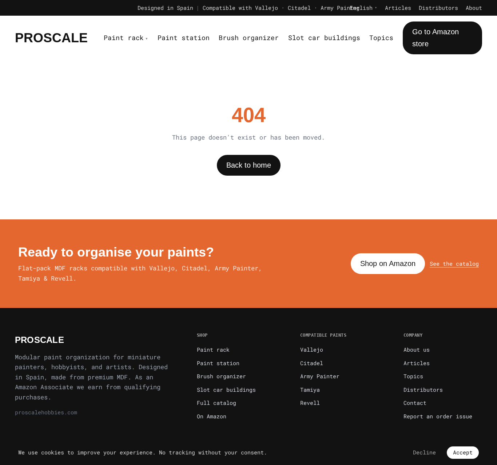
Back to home (248, 165)
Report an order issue (437, 416)
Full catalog (216, 402)
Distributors (438, 7)
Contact (414, 402)
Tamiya (310, 389)
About (474, 7)
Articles (398, 7)
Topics (381, 37)
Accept (463, 452)
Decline (424, 452)
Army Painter (319, 376)
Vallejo (311, 349)
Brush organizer (249, 37)
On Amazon (211, 416)
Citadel (311, 363)
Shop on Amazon (388, 263)
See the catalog (454, 263)
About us (416, 349)
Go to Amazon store (435, 38)
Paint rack (126, 37)
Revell (310, 402)
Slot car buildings (324, 37)
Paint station (184, 37)
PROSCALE (51, 37)
